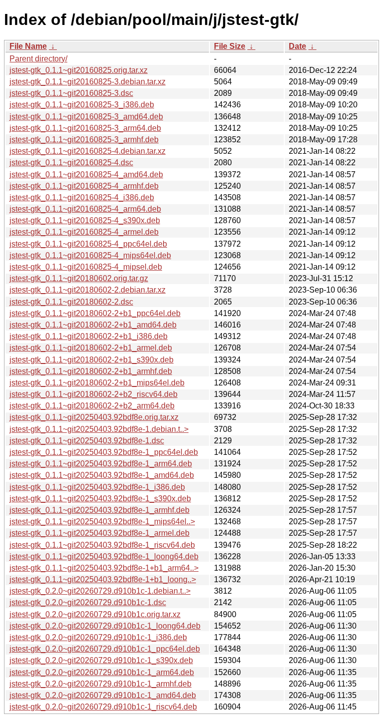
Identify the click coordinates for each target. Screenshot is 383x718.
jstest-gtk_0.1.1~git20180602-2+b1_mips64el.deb (97, 382)
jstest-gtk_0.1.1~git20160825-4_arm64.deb (85, 209)
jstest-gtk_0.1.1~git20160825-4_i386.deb (81, 197)
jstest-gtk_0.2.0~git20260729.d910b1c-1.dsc (87, 602)
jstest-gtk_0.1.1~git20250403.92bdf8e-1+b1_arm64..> (103, 568)
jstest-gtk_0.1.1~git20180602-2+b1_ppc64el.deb (95, 313)
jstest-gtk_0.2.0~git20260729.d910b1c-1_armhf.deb (100, 684)
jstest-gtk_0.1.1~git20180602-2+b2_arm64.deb (92, 405)
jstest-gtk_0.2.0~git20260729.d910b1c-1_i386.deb (98, 637)
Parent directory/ (38, 58)
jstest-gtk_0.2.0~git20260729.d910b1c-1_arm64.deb (101, 672)
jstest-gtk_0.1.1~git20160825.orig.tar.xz (78, 70)
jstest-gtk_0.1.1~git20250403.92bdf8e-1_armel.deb (99, 533)
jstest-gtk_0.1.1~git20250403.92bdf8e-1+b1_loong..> (102, 579)
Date (297, 46)
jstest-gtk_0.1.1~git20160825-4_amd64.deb (86, 174)
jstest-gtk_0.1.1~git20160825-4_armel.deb (84, 232)
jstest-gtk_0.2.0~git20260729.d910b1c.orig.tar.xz (95, 614)
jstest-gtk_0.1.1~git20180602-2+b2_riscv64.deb (93, 394)
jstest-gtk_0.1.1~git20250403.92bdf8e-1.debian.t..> (99, 429)
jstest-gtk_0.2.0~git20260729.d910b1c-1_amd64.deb (102, 695)
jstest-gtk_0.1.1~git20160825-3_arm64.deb (85, 128)
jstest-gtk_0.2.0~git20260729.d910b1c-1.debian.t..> (100, 591)
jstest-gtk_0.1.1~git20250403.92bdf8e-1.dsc (86, 440)
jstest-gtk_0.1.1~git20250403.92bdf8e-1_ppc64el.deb (103, 452)
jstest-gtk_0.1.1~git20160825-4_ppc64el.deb (88, 244)
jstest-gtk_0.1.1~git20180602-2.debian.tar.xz (87, 290)
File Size (229, 46)
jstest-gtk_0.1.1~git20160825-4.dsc (71, 162)
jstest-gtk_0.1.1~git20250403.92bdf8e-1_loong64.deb (103, 556)
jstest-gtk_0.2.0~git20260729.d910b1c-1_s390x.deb (101, 660)
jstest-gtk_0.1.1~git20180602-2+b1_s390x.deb (91, 360)
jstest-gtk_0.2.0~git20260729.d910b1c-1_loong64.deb (104, 626)
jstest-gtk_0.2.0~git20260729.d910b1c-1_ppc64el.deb (104, 649)
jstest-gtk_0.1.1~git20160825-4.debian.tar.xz (87, 151)
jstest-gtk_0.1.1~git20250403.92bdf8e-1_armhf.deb (99, 510)
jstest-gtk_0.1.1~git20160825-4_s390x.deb (84, 220)
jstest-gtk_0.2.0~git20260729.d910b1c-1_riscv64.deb (103, 707)
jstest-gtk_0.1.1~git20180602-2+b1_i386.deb (88, 336)
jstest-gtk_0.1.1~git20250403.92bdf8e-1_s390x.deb (100, 498)
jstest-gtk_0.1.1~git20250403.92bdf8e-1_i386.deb (97, 487)
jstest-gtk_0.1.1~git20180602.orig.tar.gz (78, 278)
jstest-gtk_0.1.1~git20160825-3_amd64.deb (86, 116)
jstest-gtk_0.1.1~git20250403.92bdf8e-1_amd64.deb (101, 475)
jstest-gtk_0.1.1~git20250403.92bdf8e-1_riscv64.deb (102, 545)
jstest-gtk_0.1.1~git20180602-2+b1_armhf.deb (90, 371)
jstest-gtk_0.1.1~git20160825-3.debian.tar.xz (87, 81)
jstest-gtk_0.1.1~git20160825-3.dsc (71, 93)
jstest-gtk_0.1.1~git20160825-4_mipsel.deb (85, 267)
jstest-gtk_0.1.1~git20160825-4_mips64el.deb (90, 255)
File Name (28, 46)
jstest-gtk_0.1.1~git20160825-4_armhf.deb (84, 186)
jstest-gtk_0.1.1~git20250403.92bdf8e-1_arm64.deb (100, 463)
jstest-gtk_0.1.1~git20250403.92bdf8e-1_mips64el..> (102, 521)
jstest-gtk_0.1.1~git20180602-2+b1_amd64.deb (93, 325)
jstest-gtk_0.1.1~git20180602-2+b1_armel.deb (90, 348)
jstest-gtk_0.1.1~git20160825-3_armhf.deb (84, 139)
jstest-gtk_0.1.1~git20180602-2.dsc (71, 302)
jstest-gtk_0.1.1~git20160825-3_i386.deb (81, 104)
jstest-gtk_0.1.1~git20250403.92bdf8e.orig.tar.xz (94, 417)
